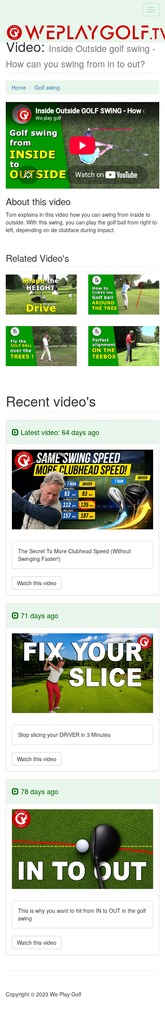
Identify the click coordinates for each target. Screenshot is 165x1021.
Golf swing (47, 87)
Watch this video (36, 583)
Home (19, 87)
